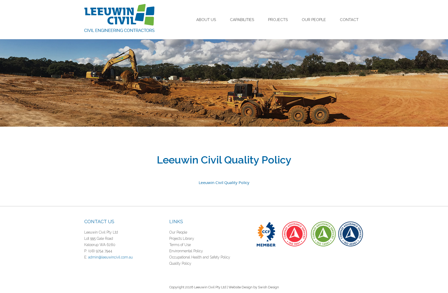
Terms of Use (180, 245)
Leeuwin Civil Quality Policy (224, 182)
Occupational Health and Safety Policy (199, 257)
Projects (278, 19)
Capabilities (242, 19)
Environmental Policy (186, 251)
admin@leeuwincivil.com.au (110, 257)
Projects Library (181, 238)
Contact (349, 19)
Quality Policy (180, 263)
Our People (314, 19)
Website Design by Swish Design (253, 287)
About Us (206, 19)
